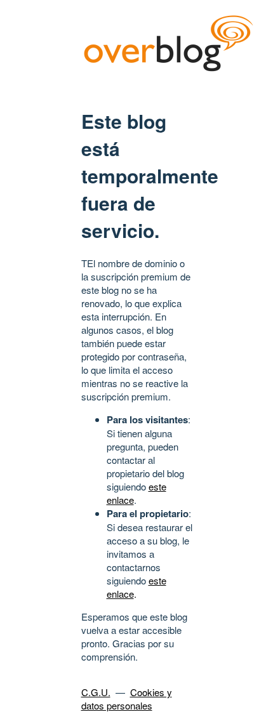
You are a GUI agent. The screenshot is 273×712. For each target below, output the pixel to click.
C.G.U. (95, 692)
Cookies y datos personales (126, 698)
